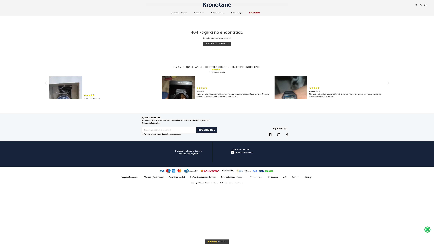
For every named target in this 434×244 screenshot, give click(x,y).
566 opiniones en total (217, 72)
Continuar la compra (215, 44)
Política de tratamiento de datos (203, 177)
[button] (46, 83)
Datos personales (174, 134)
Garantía (295, 177)
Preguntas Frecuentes (129, 177)
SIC (284, 177)
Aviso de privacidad (177, 177)
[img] (217, 69)
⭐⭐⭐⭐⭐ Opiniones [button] (217, 242)
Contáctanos (273, 177)
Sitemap (308, 177)
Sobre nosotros (256, 177)
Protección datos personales (232, 177)
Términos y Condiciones (153, 177)
